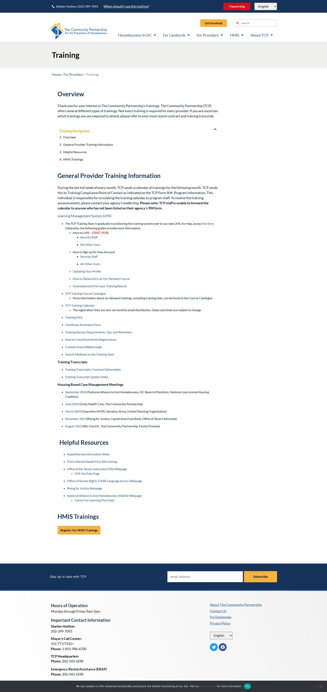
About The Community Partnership (236, 605)
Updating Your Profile (87, 271)
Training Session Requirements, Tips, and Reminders (98, 332)
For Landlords (174, 35)
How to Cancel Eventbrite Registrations (91, 339)
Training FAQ (73, 317)
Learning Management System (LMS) (84, 216)
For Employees (220, 617)
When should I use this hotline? (126, 6)
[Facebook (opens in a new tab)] (223, 647)
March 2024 (73, 411)
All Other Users (90, 244)
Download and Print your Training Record (100, 286)
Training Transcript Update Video (86, 377)
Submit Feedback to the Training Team (89, 354)
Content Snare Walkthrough (83, 347)
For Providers (208, 35)
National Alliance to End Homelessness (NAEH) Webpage (104, 495)
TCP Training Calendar (79, 305)
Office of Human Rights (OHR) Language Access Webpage (104, 481)
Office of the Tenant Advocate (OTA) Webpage (97, 469)
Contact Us (218, 611)
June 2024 (72, 404)
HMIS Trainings (73, 159)
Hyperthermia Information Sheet (88, 454)
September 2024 (76, 392)
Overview (69, 137)
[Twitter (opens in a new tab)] (214, 647)
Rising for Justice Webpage (84, 488)
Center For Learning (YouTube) (94, 500)
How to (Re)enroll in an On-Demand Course (101, 278)
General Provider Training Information (88, 144)
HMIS (234, 35)
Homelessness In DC (135, 35)
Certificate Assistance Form (83, 324)
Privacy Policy (220, 623)
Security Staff (88, 237)
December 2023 (75, 418)
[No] (321, 686)
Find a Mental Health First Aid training (92, 461)
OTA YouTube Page (87, 473)
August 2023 (73, 426)
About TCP (260, 35)
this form (208, 223)
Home (56, 74)
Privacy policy (208, 686)
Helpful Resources (75, 152)
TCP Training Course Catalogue (85, 293)
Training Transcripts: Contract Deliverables (93, 369)
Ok (247, 686)
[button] (215, 129)
